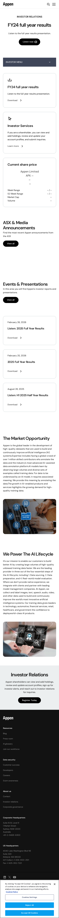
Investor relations (10, 801)
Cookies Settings (29, 897)
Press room (8, 738)
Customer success (11, 765)
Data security (9, 759)
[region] (29, 899)
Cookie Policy (12, 892)
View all (11, 243)
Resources (7, 728)
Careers (6, 775)
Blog (5, 733)
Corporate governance (13, 807)
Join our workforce (11, 749)
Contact (6, 796)
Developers (8, 770)
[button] (53, 4)
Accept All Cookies (29, 913)
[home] (8, 4)
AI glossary (8, 744)
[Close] (55, 884)
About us (7, 791)
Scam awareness (10, 780)
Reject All (29, 905)
